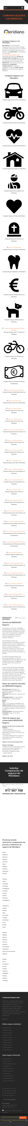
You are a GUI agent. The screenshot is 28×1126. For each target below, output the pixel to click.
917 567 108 (14, 790)
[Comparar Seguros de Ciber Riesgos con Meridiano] (14, 594)
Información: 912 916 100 (10, 1088)
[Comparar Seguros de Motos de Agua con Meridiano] (14, 563)
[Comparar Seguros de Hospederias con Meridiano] (14, 480)
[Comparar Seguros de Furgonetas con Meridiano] (14, 500)
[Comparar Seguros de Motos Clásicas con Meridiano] (14, 521)
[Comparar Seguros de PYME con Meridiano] (14, 460)
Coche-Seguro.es (7, 1061)
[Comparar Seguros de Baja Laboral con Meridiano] (14, 292)
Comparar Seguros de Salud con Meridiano (14, 145)
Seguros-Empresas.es (8, 1068)
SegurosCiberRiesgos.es (9, 1081)
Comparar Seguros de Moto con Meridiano (14, 122)
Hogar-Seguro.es (7, 1059)
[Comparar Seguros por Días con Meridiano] (14, 489)
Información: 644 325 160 (9, 1093)
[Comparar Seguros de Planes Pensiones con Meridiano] (14, 379)
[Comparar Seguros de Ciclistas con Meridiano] (14, 354)
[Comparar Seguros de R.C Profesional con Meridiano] (14, 605)
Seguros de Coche (7, 1037)
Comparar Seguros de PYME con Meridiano (14, 462)
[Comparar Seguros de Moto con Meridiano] (14, 120)
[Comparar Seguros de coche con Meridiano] (14, 98)
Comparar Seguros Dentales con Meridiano (14, 271)
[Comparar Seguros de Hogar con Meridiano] (14, 166)
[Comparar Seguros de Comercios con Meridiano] (14, 450)
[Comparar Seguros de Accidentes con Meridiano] (14, 189)
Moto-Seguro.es (7, 1073)
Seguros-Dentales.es (8, 1076)
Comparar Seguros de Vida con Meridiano (14, 216)
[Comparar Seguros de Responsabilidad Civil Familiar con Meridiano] (14, 330)
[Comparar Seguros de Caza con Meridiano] (14, 400)
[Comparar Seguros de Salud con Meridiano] (14, 143)
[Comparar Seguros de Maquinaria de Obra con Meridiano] (14, 542)
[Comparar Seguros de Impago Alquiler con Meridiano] (14, 573)
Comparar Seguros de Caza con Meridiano (14, 402)
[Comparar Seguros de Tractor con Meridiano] (14, 419)
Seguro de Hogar (7, 1032)
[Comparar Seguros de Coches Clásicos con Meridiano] (14, 511)
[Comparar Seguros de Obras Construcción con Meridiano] (14, 531)
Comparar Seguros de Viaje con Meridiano (14, 249)
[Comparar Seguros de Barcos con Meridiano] (14, 552)
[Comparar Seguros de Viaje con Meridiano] (14, 247)
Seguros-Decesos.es (8, 1071)
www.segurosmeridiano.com (10, 55)
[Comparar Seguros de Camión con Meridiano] (14, 408)
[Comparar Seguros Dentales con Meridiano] (14, 269)
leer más (4, 1019)
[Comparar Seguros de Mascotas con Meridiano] (14, 317)
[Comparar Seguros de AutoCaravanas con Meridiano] (14, 429)
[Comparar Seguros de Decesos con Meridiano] (14, 237)
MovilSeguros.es (7, 1066)
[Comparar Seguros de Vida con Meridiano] (14, 214)
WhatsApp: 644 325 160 (9, 1095)
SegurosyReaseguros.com (9, 1063)
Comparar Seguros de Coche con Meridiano (14, 99)
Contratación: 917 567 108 (10, 1091)
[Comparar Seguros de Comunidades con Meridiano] (14, 469)
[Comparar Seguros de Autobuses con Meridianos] (14, 583)
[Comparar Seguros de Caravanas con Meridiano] (14, 440)
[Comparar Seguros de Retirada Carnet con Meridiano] (14, 390)
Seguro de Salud (7, 1028)
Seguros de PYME (7, 1040)
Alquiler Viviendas (7, 1030)
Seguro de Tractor (7, 1035)
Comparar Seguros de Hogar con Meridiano (14, 168)
